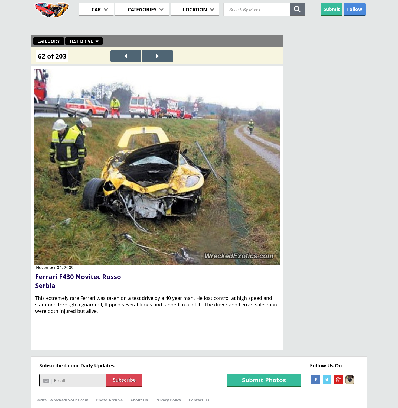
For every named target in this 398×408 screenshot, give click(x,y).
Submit (332, 9)
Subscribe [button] (124, 380)
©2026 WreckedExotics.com (63, 400)
